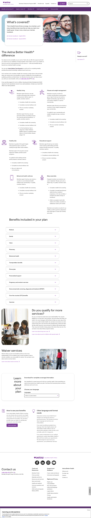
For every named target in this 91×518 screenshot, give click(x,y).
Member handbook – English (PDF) (16, 36)
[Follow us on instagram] (48, 463)
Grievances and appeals (53, 475)
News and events (36, 481)
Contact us (53, 3)
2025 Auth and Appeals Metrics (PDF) (37, 489)
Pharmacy (12, 249)
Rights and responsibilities (50, 482)
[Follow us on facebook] (37, 463)
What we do (65, 471)
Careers (64, 475)
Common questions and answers (38, 486)
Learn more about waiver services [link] (10, 361)
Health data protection (52, 493)
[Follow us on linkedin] (43, 463)
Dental (11, 236)
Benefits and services (7, 9)
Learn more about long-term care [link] (40, 331)
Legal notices (50, 491)
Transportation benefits (15, 262)
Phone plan (12, 269)
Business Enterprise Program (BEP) (27, 3)
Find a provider (54, 9)
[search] (87, 3)
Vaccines (11, 302)
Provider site (41, 3)
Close (88, 510)
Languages (27, 392)
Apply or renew (20, 9)
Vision (11, 243)
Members (30, 9)
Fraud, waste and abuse (53, 473)
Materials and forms (37, 477)
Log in (63, 3)
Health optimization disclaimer (52, 498)
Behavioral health (14, 256)
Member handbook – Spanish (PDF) (17, 38)
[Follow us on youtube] (54, 463)
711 (33, 78)
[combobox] (78, 3)
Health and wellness (42, 9)
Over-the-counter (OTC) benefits (18, 295)
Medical (11, 229)
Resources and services (38, 479)
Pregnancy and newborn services (18, 282)
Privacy (49, 495)
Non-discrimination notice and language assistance (52, 487)
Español (47, 3)
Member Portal (35, 473)
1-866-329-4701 (25, 78)
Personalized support (15, 276)
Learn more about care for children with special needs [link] (45, 334)
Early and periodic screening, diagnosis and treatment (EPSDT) (26, 289)
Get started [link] (80, 59)
